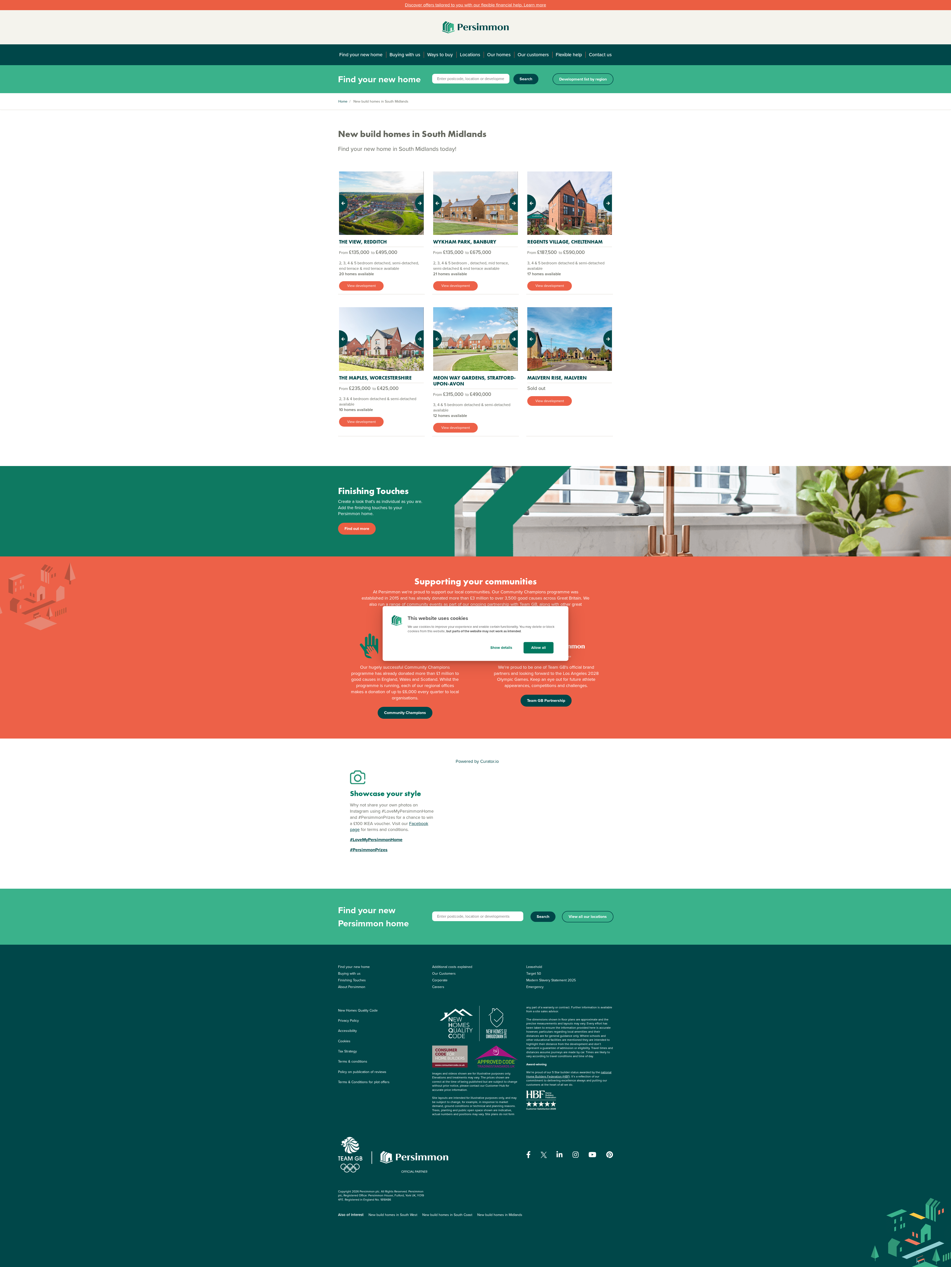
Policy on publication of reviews (362, 1071)
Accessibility (347, 1030)
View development (361, 285)
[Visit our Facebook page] (528, 1154)
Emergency (535, 987)
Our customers (533, 54)
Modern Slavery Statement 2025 (551, 980)
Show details (501, 647)
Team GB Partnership (546, 700)
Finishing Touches (352, 980)
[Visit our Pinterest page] (609, 1154)
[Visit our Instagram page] (576, 1154)
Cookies (344, 1041)
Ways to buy (440, 54)
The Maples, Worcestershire (375, 378)
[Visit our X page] (544, 1155)
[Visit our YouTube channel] (592, 1154)
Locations (470, 54)
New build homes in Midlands (499, 1214)
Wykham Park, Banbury (464, 242)
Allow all (538, 647)
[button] (345, 203)
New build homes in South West (393, 1214)
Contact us (600, 54)
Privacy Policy (348, 1020)
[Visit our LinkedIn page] (559, 1154)
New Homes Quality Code (358, 1010)
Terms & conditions (352, 1061)
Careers (438, 987)
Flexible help (569, 54)
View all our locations (588, 916)
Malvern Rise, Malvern (557, 378)
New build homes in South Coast (447, 1214)
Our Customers (444, 973)
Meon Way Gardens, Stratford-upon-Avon (474, 381)
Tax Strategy (347, 1051)
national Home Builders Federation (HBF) (568, 1074)
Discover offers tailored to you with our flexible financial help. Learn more (475, 5)
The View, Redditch (363, 242)
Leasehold (534, 966)
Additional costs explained (452, 966)
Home (342, 101)
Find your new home (361, 54)
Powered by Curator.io (477, 761)
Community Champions (405, 713)
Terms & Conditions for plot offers (364, 1082)
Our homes (499, 54)
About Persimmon (351, 987)
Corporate (440, 980)
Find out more (356, 528)
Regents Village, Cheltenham (565, 242)
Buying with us (405, 54)
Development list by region (583, 79)
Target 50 (533, 973)
